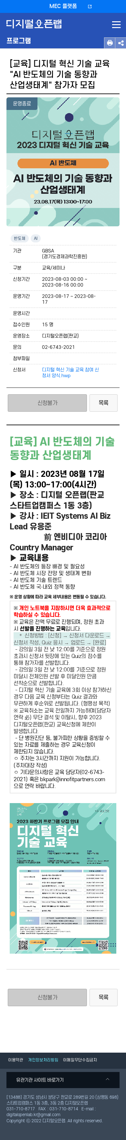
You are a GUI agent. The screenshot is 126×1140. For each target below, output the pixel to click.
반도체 (20, 238)
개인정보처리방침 (43, 1059)
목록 (103, 403)
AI (35, 238)
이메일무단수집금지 (80, 1059)
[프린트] (109, 43)
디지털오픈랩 (35, 28)
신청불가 (47, 997)
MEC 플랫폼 (63, 6)
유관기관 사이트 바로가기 (39, 1080)
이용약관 (15, 1059)
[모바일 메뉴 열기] (116, 26)
